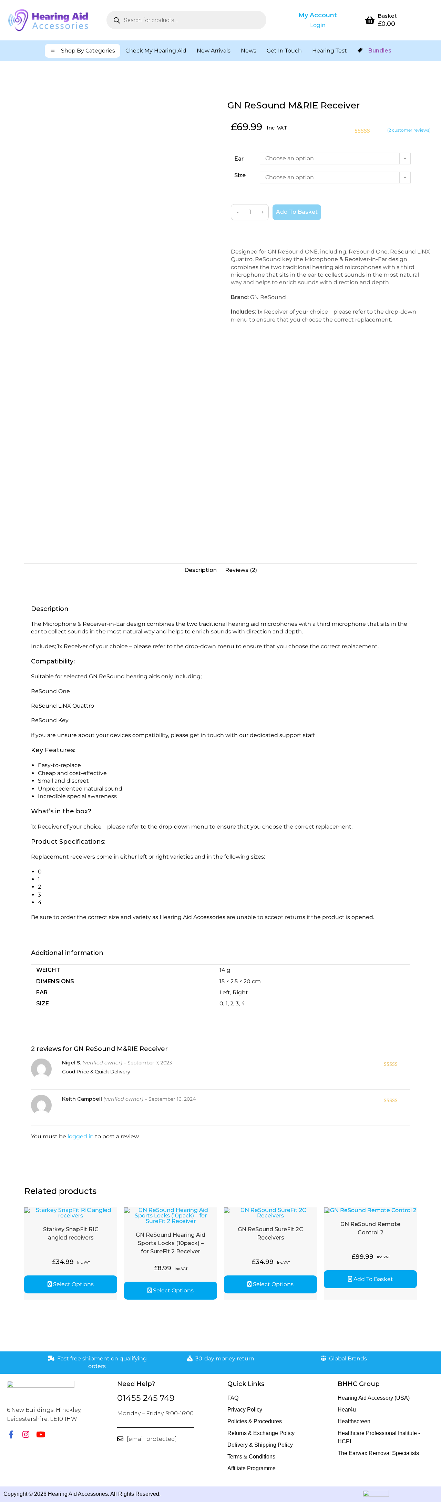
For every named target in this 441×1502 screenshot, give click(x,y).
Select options (73, 1284)
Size (240, 175)
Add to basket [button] (373, 1279)
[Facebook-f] (11, 1434)
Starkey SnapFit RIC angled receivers (71, 1233)
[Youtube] (40, 1434)
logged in (81, 1136)
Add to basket (297, 212)
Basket (387, 15)
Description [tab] (200, 570)
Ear (239, 158)
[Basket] (370, 20)
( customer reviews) (409, 130)
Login (318, 25)
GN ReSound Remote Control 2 (370, 1228)
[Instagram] (26, 1434)
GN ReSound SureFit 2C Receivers (270, 1233)
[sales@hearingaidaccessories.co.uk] (120, 1439)
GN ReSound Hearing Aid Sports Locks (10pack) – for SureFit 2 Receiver (170, 1243)
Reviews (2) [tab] (241, 570)
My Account (317, 15)
